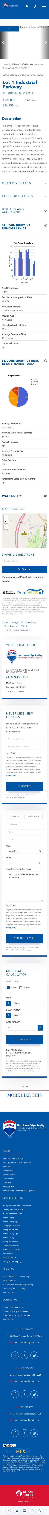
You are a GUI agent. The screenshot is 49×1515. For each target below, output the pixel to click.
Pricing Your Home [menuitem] (11, 1242)
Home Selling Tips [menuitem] (10, 1234)
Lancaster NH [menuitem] (8, 1179)
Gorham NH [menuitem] (8, 1171)
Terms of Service (22, 950)
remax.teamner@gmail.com (26, 1343)
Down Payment (14, 1010)
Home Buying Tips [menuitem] (10, 1222)
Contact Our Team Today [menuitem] (13, 1308)
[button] (4, 42)
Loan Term (12, 982)
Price (8, 998)
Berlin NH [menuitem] (7, 1167)
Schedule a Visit (33, 816)
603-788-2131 (17, 677)
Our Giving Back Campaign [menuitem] (14, 1289)
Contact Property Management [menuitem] (16, 1312)
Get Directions (24, 569)
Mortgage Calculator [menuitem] (11, 1226)
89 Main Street (26, 1375)
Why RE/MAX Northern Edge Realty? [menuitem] (18, 1285)
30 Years (13, 988)
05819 (24, 626)
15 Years (26, 988)
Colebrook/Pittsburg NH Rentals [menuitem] (16, 1316)
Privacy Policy (11, 775)
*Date (8, 846)
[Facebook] (15, 1355)
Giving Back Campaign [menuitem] (12, 1262)
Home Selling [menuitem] (8, 1238)
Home (5, 622)
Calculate (24, 1040)
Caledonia (31, 622)
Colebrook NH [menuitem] (9, 1175)
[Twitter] (24, 1355)
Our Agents (21, 691)
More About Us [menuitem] (9, 1281)
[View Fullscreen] (6, 527)
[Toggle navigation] (44, 6)
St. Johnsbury (11, 626)
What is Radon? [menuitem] (9, 1258)
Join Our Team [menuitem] (9, 1293)
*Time (8, 858)
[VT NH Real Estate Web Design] (24, 1494)
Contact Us (10, 691)
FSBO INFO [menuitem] (8, 1254)
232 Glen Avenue (26, 1336)
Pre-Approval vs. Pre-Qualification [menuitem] (17, 1206)
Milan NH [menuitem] (7, 1183)
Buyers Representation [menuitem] (12, 1214)
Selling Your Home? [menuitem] (11, 1230)
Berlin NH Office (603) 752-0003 (35, 6)
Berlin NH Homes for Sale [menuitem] (13, 1159)
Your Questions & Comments (18, 869)
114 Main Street (26, 1414)
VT (22, 622)
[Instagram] (34, 1355)
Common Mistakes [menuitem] (11, 1246)
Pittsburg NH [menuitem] (8, 1187)
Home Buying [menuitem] (8, 1218)
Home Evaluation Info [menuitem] (12, 1250)
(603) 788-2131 (26, 1368)
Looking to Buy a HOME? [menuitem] (13, 1210)
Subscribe (24, 786)
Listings (14, 622)
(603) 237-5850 (26, 1407)
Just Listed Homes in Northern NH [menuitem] (17, 1163)
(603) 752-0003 (26, 1330)
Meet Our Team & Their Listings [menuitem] (16, 1277)
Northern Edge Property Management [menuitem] (19, 1191)
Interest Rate (13, 1022)
